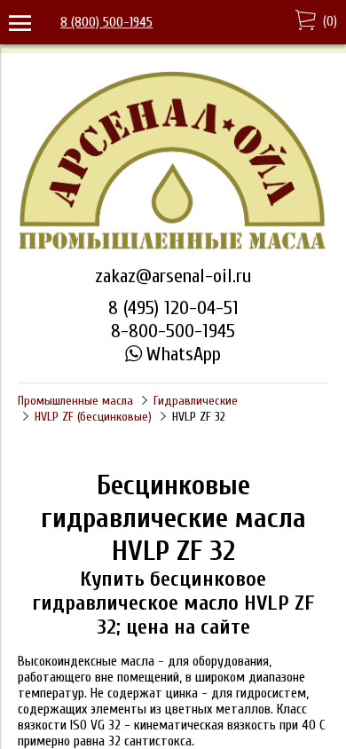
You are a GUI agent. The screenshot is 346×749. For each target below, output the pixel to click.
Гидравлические (195, 400)
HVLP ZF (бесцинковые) (93, 416)
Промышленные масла (75, 400)
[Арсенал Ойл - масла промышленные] (173, 248)
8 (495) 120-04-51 (173, 307)
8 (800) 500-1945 (106, 22)
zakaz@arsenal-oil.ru (173, 276)
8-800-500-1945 (173, 331)
